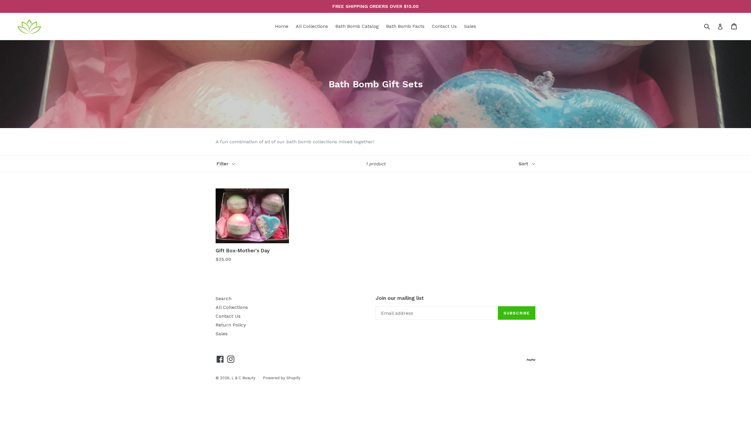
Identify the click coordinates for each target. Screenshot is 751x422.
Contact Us (444, 26)
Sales (470, 26)
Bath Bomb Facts (405, 26)
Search (223, 298)
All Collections (312, 26)
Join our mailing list (400, 298)
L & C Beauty (243, 378)
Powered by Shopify (281, 378)
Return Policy (231, 325)
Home (281, 26)
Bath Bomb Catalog (357, 26)
